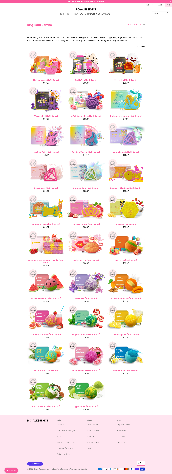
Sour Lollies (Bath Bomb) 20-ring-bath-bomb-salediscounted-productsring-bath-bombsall (126, 244)
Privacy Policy (93, 442)
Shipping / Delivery (65, 448)
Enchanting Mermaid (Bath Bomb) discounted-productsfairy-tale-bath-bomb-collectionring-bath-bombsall (126, 100)
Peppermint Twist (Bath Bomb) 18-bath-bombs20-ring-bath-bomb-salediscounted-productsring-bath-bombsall (86, 318)
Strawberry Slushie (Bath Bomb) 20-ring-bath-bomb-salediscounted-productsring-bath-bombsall (46, 318)
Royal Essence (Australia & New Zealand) (51, 469)
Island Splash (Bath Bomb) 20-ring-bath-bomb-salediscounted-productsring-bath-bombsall (46, 354)
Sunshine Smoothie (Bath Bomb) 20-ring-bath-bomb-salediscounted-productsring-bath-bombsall (126, 282)
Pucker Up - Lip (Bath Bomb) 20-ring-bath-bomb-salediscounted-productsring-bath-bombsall (86, 244)
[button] (68, 14)
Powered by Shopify (78, 469)
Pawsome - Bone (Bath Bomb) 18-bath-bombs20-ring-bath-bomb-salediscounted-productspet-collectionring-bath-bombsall (46, 208)
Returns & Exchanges (66, 430)
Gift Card (121, 442)
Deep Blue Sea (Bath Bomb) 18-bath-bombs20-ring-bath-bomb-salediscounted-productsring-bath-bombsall (126, 354)
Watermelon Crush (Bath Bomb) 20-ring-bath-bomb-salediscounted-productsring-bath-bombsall (46, 282)
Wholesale (121, 430)
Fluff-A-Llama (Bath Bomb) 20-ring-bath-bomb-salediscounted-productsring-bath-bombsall (46, 64)
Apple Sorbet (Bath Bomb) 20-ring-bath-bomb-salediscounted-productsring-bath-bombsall (86, 390)
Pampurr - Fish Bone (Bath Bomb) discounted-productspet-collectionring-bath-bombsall (126, 172)
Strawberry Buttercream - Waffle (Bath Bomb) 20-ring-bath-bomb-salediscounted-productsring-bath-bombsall (46, 244)
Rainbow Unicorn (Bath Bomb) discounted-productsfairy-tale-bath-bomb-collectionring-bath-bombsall (86, 136)
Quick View (46, 68)
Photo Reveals (93, 430)
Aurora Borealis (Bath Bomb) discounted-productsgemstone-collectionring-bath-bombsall (126, 136)
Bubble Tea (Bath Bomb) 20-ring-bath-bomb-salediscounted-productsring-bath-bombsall (86, 64)
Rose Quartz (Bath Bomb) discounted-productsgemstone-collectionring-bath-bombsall (46, 172)
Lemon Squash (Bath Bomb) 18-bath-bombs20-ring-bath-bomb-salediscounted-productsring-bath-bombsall (126, 318)
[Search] (167, 13)
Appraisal (121, 436)
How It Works (92, 425)
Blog (89, 448)
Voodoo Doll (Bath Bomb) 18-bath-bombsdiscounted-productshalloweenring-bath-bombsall (46, 100)
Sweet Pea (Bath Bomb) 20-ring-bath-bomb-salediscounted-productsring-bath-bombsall (86, 282)
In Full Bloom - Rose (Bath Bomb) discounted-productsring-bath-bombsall (86, 100)
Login (161, 5)
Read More (141, 47)
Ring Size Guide (123, 425)
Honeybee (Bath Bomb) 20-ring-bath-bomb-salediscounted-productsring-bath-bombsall (126, 208)
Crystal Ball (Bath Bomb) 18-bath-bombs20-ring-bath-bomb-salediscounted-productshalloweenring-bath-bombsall (126, 64)
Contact (60, 425)
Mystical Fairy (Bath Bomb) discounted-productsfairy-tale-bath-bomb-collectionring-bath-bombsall (46, 136)
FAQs (59, 436)
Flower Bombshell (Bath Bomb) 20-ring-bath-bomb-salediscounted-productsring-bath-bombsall (86, 354)
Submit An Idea (63, 454)
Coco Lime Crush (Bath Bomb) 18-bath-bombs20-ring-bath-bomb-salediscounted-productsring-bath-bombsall (46, 390)
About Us (91, 436)
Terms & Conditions (65, 442)
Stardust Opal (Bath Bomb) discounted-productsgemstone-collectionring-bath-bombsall (86, 172)
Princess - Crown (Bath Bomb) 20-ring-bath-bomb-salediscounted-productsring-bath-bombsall (86, 208)
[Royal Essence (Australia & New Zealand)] (86, 9)
